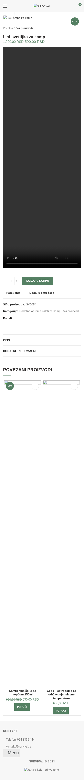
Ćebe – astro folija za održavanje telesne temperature (61, 694)
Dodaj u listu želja (41, 292)
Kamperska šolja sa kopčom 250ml (22, 692)
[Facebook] (17, 318)
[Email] (27, 318)
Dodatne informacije (20, 351)
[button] (11, 753)
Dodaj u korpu (37, 280)
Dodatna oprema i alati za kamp (40, 311)
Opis (6, 340)
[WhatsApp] (32, 318)
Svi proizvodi (24, 28)
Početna (8, 28)
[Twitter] (22, 318)
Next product (79, 28)
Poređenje (13, 292)
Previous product (71, 28)
